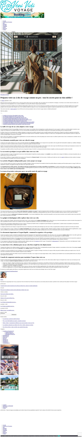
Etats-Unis (5, 28)
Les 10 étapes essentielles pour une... (7, 306)
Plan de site (5, 406)
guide (63, 157)
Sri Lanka (5, 25)
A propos (4, 404)
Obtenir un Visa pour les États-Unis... (7, 298)
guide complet (13, 108)
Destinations (6, 335)
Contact (4, 29)
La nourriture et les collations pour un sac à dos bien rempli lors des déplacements (18, 123)
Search (13, 31)
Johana (3, 100)
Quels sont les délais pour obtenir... (7, 293)
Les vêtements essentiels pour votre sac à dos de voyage (13, 116)
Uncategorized (6, 342)
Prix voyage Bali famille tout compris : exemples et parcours (14, 320)
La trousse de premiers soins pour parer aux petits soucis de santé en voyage (17, 119)
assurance (37, 241)
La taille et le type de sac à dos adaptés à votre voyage (13, 115)
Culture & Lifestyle (9, 333)
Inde (4, 23)
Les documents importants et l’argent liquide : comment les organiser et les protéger (18, 121)
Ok (58, 435)
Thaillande (5, 26)
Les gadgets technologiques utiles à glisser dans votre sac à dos (15, 120)
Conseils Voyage (9, 332)
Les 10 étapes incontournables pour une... (8, 302)
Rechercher (2, 313)
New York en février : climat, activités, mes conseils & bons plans (15, 326)
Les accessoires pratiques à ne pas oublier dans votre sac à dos (14, 117)
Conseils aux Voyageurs (7, 22)
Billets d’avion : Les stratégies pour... (7, 310)
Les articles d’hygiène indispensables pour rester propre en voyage (15, 118)
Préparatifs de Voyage (10, 334)
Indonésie (5, 24)
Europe (4, 27)
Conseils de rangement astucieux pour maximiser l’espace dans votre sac (16, 124)
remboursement (55, 241)
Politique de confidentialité (8, 405)
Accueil (4, 20)
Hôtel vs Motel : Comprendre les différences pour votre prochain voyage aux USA (18, 322)
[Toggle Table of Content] (1, 113)
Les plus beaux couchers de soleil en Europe (11, 318)
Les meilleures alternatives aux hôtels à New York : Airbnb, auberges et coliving (18, 324)
